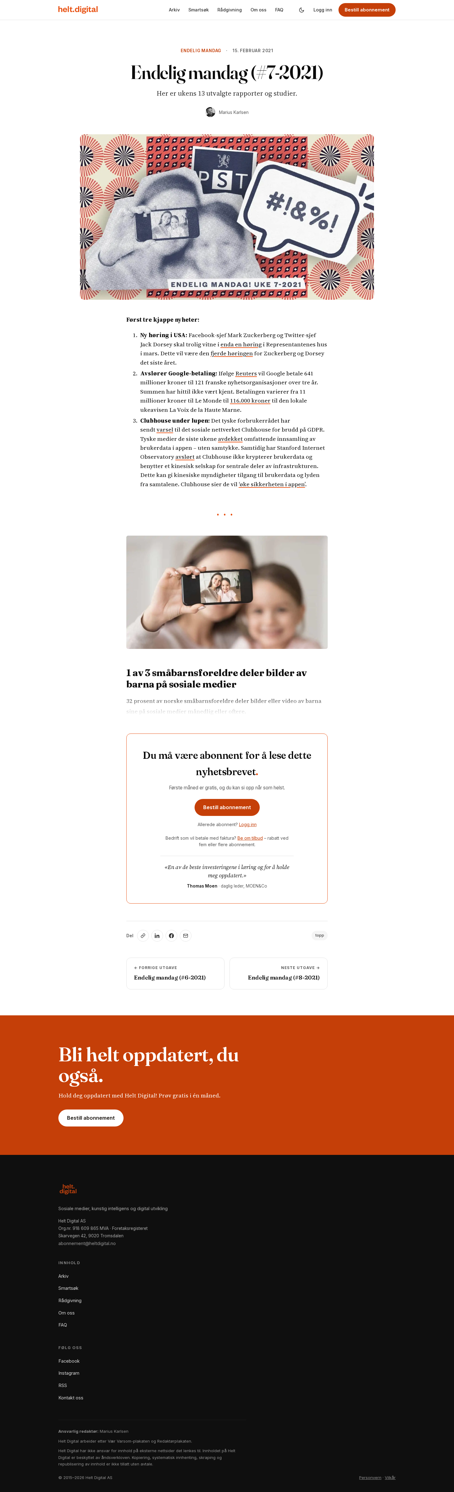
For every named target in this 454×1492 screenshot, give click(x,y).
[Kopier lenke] (143, 936)
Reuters (246, 373)
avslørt (185, 457)
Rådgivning (229, 9)
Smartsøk (198, 9)
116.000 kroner (250, 400)
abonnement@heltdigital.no (87, 1243)
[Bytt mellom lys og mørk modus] (301, 10)
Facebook (69, 1361)
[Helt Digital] (78, 10)
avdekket (230, 439)
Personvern (370, 1477)
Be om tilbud (250, 838)
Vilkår (390, 1477)
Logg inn (322, 9)
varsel (165, 429)
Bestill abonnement (367, 10)
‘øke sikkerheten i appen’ (272, 484)
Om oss (258, 9)
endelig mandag (201, 50)
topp (319, 935)
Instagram (68, 1373)
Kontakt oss (70, 1397)
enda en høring (241, 344)
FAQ (279, 9)
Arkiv (174, 9)
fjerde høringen (232, 353)
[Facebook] (171, 936)
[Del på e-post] (185, 936)
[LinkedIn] (157, 936)
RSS (62, 1385)
